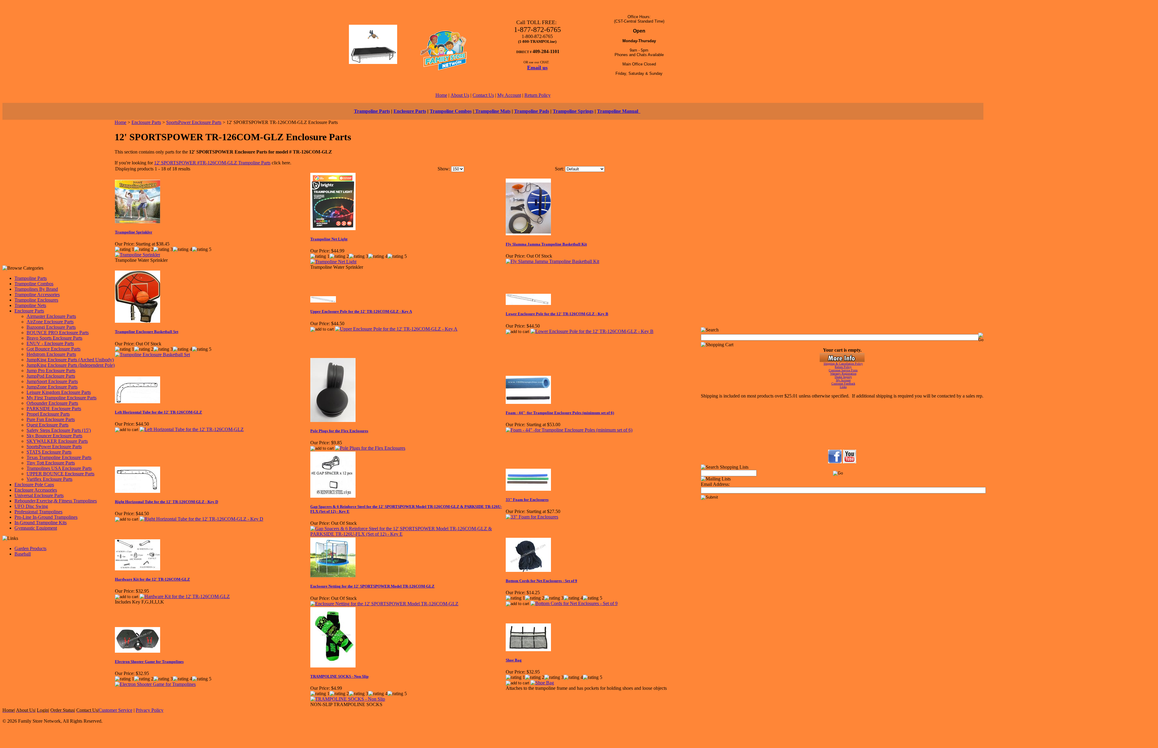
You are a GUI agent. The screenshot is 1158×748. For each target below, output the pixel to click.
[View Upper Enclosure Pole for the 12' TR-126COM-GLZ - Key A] (396, 328)
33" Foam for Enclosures (527, 499)
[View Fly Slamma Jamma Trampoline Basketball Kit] (552, 261)
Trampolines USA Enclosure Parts (59, 468)
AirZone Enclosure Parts (50, 321)
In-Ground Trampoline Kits (40, 522)
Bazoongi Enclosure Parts (51, 327)
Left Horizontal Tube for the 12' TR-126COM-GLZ (158, 412)
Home (441, 95)
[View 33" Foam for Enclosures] (532, 516)
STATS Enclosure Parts (49, 452)
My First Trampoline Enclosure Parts (61, 397)
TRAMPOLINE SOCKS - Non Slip (339, 676)
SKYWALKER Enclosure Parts (57, 441)
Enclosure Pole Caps (34, 484)
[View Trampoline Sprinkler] (137, 254)
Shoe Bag (514, 660)
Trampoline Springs (573, 111)
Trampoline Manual (619, 111)
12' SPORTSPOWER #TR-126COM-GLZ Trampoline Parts (212, 162)
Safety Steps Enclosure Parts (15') (59, 430)
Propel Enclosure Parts (48, 414)
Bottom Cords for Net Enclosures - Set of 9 (541, 580)
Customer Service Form (843, 370)
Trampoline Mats (492, 111)
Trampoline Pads (531, 111)
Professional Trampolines (38, 511)
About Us (460, 95)
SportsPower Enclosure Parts (54, 446)
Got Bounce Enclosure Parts (54, 348)
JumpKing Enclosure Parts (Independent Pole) (71, 365)
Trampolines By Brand (36, 289)
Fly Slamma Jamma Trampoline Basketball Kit (546, 244)
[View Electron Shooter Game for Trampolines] (155, 684)
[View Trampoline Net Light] (333, 261)
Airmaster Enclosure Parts (51, 316)
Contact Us (483, 95)
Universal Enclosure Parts (39, 495)
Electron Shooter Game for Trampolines (149, 661)
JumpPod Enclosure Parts (51, 376)
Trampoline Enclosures (36, 300)
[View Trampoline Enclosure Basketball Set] (152, 354)
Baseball (22, 553)
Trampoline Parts (372, 111)
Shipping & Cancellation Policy (843, 363)
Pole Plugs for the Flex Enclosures (339, 431)
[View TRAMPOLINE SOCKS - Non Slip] (347, 699)
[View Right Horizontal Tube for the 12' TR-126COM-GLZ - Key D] (201, 518)
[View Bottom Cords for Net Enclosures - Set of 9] (574, 603)
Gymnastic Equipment (35, 528)
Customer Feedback (843, 383)
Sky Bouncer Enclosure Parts (54, 435)
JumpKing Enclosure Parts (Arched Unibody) (70, 359)
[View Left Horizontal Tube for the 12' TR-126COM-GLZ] (192, 429)
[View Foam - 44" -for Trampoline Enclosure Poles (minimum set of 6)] (569, 430)
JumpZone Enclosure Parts (52, 386)
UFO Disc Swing (31, 506)
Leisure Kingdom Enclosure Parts (59, 392)
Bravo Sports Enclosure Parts (54, 338)
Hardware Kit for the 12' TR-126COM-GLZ (152, 579)
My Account (509, 95)
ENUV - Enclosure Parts (50, 343)
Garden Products (30, 548)
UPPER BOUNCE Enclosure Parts (60, 473)
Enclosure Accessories (35, 490)
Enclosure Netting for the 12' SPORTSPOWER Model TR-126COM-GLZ (372, 586)
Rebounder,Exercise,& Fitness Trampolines (55, 500)
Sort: (559, 168)
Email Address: (715, 484)
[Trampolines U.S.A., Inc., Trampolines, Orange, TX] (842, 433)
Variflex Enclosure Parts (49, 479)
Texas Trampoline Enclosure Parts (59, 457)
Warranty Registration (843, 373)
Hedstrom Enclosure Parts (51, 354)
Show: (444, 168)
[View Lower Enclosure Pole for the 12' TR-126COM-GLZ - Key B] (591, 331)
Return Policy (537, 95)
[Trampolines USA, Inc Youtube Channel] (849, 461)
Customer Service (115, 710)
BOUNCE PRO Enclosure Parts (58, 332)
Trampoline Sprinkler (133, 232)
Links (843, 386)
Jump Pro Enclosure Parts (51, 370)
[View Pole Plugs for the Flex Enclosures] (370, 448)
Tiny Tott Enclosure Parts (51, 462)
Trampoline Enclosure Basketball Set (146, 331)
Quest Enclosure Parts (47, 424)
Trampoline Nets (30, 305)
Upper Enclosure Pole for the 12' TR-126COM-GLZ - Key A (361, 311)
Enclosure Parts (410, 111)
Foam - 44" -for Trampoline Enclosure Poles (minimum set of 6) (560, 412)
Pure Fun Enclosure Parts (51, 419)
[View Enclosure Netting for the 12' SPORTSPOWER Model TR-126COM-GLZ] (384, 603)
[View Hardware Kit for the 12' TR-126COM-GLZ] (185, 596)
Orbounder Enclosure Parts (52, 403)
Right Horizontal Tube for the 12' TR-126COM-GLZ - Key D (166, 501)
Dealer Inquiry (843, 377)
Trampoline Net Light (328, 239)
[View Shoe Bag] (542, 682)
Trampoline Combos (451, 111)
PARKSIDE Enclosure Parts (54, 408)
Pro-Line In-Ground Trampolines (46, 517)
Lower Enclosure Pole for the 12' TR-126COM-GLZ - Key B (557, 314)
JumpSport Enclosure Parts (52, 381)
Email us (537, 68)
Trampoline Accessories (37, 294)
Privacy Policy (149, 710)
